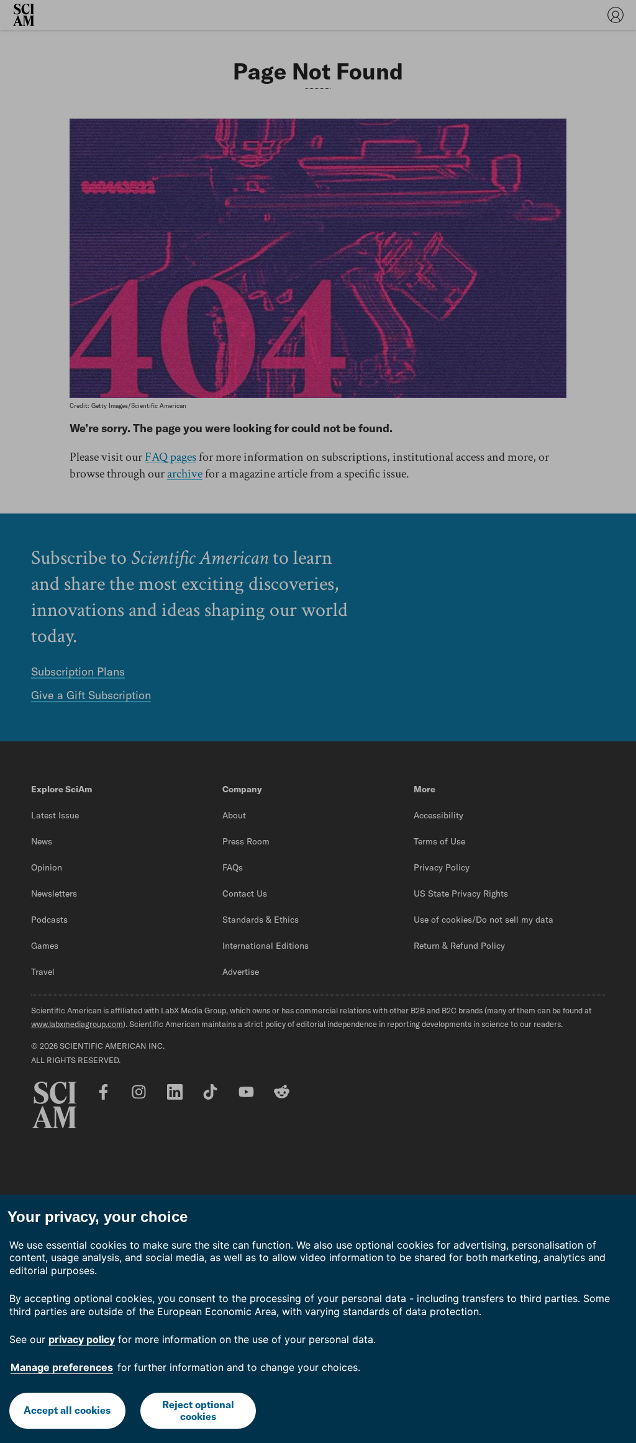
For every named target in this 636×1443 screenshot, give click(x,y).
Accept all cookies (67, 1410)
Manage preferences (62, 1367)
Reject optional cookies (198, 1410)
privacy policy (81, 1339)
